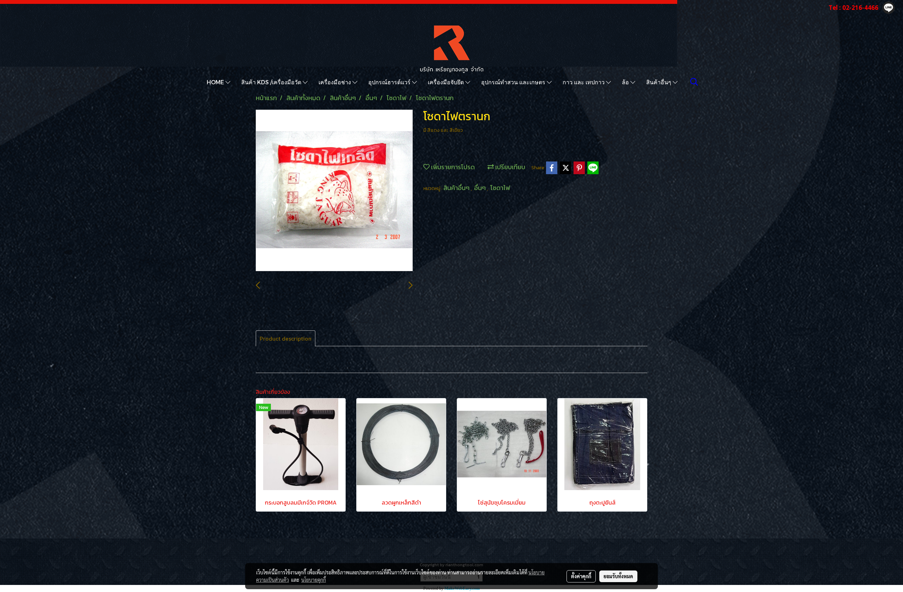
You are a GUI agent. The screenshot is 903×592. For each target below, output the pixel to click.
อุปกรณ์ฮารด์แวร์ (390, 82)
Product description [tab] (285, 338)
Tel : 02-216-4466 (853, 8)
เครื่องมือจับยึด (446, 82)
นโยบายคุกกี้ (313, 579)
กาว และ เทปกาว (584, 82)
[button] (694, 82)
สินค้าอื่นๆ (659, 82)
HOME (216, 82)
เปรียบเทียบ (509, 167)
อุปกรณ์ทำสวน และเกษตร (514, 82)
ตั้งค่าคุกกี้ (581, 576)
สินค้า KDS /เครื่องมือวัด (272, 82)
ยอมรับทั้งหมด (618, 576)
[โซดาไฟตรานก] (334, 190)
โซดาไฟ (500, 188)
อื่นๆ (480, 188)
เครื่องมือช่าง (335, 82)
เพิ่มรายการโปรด (452, 167)
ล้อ (626, 82)
